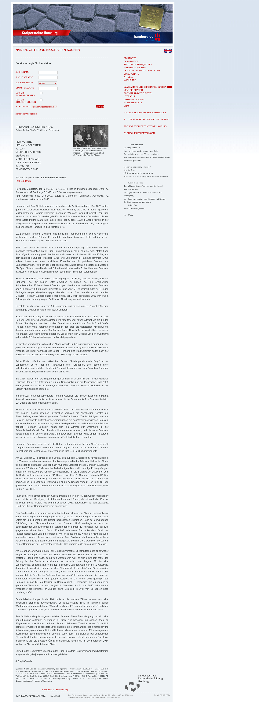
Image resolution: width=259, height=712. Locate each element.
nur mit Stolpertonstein (26, 101)
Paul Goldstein (23, 181)
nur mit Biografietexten (25, 94)
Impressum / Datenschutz (31, 696)
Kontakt (55, 696)
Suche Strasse (24, 77)
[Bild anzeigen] (90, 146)
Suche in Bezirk (24, 82)
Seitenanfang (62, 689)
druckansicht (48, 689)
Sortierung (23, 106)
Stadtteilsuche (25, 88)
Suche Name (22, 72)
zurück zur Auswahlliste (26, 114)
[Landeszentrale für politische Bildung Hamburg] (142, 691)
